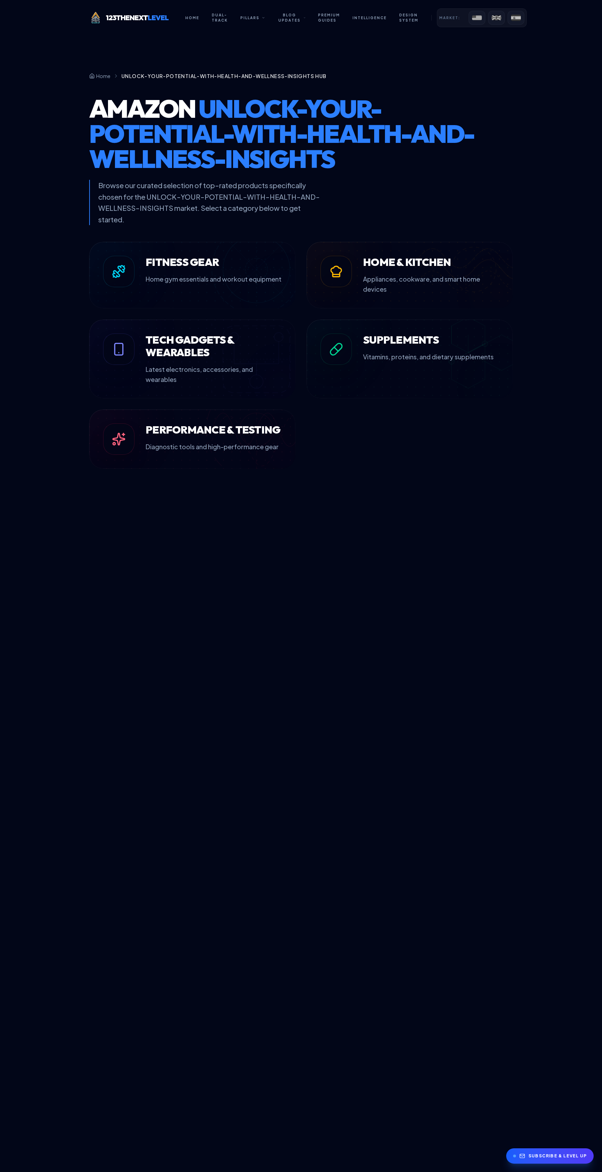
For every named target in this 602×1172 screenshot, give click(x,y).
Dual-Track (220, 17)
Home (192, 18)
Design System (408, 17)
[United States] (477, 18)
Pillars (250, 18)
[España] (516, 18)
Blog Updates (289, 17)
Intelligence (370, 18)
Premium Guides (329, 17)
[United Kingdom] (496, 18)
